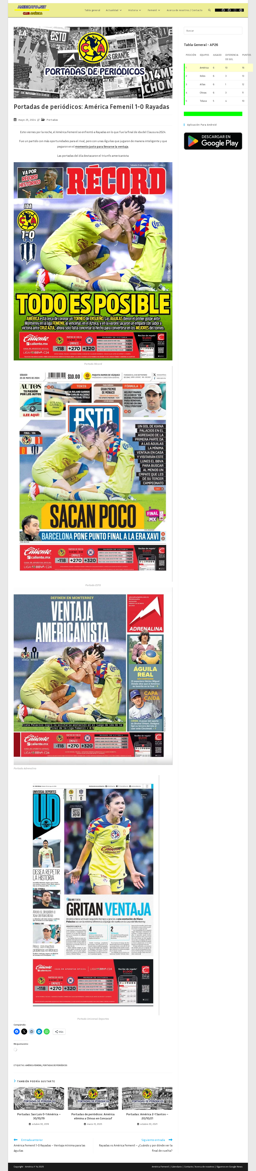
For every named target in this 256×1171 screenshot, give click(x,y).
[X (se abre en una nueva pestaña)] (217, 10)
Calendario (176, 1166)
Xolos (202, 75)
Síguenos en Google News (229, 1166)
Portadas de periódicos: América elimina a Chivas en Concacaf (93, 1116)
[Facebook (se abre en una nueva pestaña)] (223, 10)
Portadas (52, 119)
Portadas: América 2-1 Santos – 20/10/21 (147, 1116)
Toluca (203, 100)
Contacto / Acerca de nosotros (199, 1166)
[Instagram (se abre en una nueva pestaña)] (235, 10)
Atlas (202, 84)
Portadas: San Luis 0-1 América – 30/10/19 (39, 1116)
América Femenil (33, 1065)
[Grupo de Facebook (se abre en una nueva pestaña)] (229, 10)
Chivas (203, 92)
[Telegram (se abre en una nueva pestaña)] (241, 10)
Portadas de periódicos (55, 1065)
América (204, 67)
